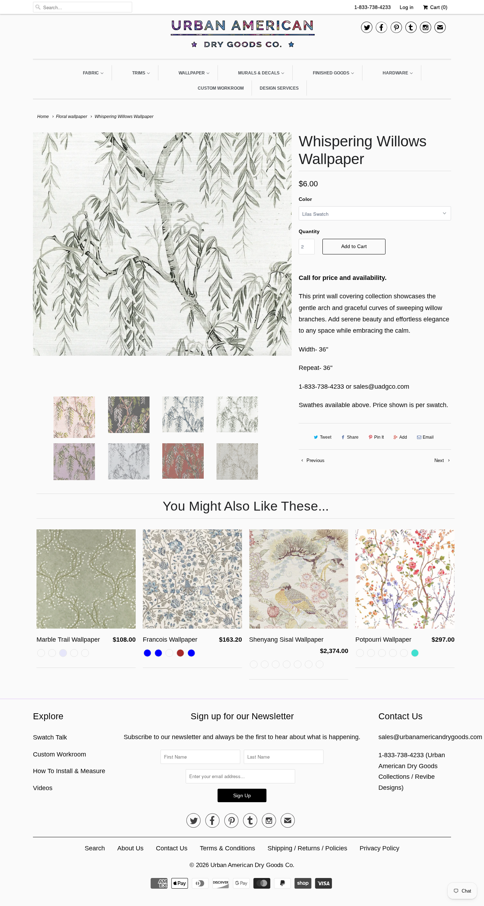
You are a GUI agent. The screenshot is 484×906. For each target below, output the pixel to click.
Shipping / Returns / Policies (307, 848)
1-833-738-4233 (372, 7)
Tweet (325, 437)
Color (305, 199)
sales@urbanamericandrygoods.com (430, 737)
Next (439, 460)
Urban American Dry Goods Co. (252, 865)
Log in (406, 7)
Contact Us (171, 848)
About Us (130, 848)
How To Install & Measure (69, 771)
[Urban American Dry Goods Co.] (242, 35)
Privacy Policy (379, 848)
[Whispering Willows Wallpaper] (162, 244)
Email (428, 437)
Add (403, 437)
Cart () (438, 7)
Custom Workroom (59, 754)
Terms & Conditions (227, 848)
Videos (42, 788)
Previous (315, 460)
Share (353, 437)
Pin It (379, 437)
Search (95, 848)
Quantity (309, 231)
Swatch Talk (50, 737)
